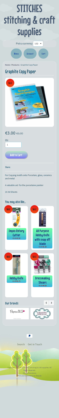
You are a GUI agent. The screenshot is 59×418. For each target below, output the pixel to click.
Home (7, 65)
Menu (16, 53)
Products (15, 65)
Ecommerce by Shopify (33, 376)
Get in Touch (35, 344)
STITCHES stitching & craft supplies (29, 19)
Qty (6, 140)
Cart (43, 53)
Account (30, 53)
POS (19, 376)
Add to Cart (16, 155)
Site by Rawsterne (29, 373)
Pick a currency (24, 43)
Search (21, 344)
